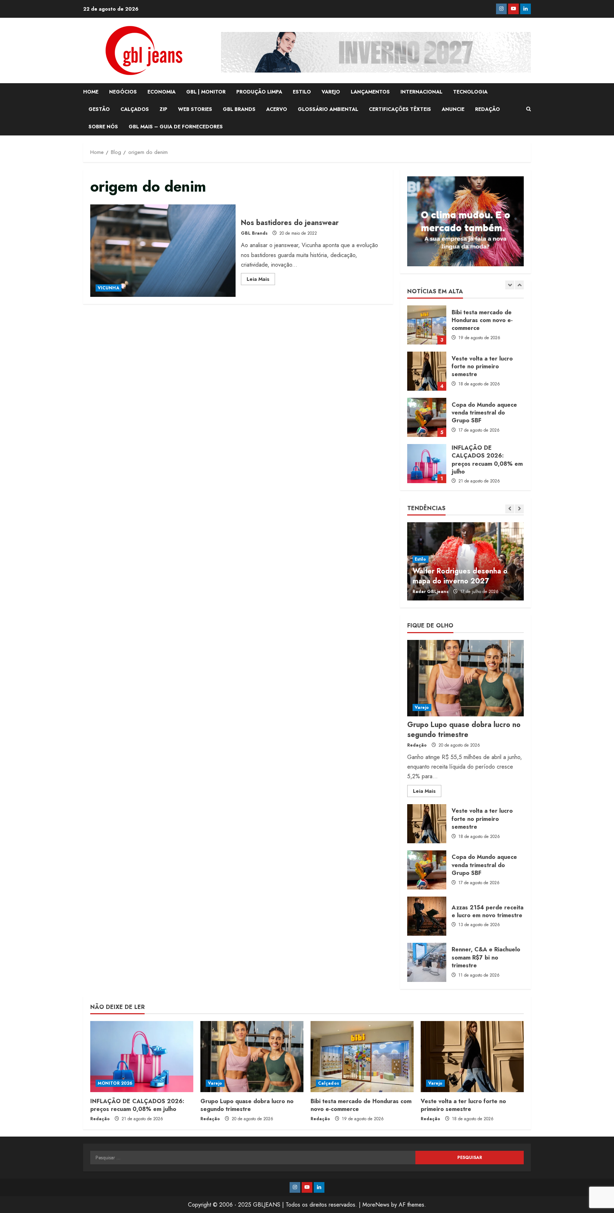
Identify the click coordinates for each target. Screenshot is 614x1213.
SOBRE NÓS (103, 126)
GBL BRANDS (239, 109)
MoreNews (375, 1205)
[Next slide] (519, 284)
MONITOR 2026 (115, 1083)
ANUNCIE (453, 109)
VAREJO (331, 91)
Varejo (422, 707)
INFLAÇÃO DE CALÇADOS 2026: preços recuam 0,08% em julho (426, 417)
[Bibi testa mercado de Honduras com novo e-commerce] (362, 1056)
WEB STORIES (195, 109)
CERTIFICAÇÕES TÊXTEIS (400, 109)
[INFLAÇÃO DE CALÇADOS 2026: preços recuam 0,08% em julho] (141, 1056)
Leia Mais (261, 280)
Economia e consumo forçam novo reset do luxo (460, 576)
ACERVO (276, 109)
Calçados (328, 1083)
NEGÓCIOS (123, 91)
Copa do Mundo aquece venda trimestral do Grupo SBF (426, 371)
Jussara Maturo (429, 591)
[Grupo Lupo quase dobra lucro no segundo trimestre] (465, 678)
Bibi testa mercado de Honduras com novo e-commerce (361, 1105)
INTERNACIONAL (421, 91)
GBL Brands (254, 233)
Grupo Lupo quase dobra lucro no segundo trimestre (426, 463)
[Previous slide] (509, 284)
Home (90, 91)
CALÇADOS (134, 109)
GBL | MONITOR (206, 91)
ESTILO (302, 91)
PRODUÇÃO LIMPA (259, 91)
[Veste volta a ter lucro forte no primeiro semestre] (472, 1056)
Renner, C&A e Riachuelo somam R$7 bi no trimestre (426, 962)
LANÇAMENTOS (370, 91)
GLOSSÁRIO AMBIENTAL (328, 109)
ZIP (163, 109)
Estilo (420, 559)
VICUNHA (108, 288)
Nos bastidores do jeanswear (163, 250)
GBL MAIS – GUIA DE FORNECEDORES (176, 126)
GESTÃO (99, 109)
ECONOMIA (161, 91)
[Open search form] (528, 109)
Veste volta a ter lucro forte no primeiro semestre (426, 324)
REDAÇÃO (487, 109)
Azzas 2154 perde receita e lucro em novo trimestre (426, 916)
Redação (417, 745)
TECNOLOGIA (470, 91)
